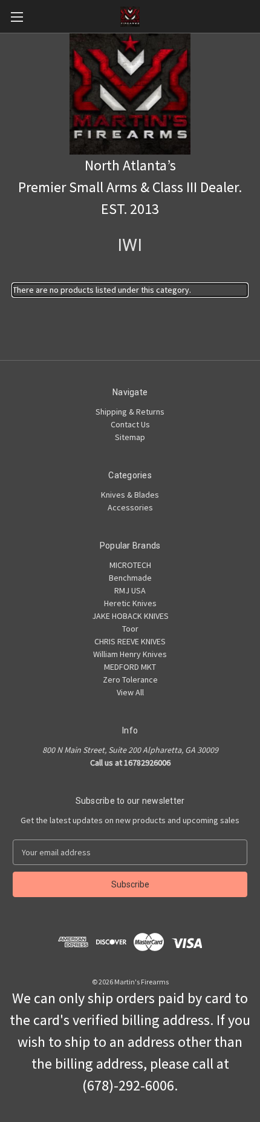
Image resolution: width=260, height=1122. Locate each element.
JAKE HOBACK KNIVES (130, 615)
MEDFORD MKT (130, 666)
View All (130, 692)
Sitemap (130, 437)
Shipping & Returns (130, 411)
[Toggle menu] (16, 16)
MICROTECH (130, 564)
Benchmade (130, 577)
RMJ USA (130, 590)
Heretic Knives (130, 603)
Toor (130, 628)
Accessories (130, 507)
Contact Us (130, 424)
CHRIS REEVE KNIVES (130, 641)
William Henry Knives (130, 654)
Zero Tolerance (130, 679)
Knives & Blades (130, 494)
